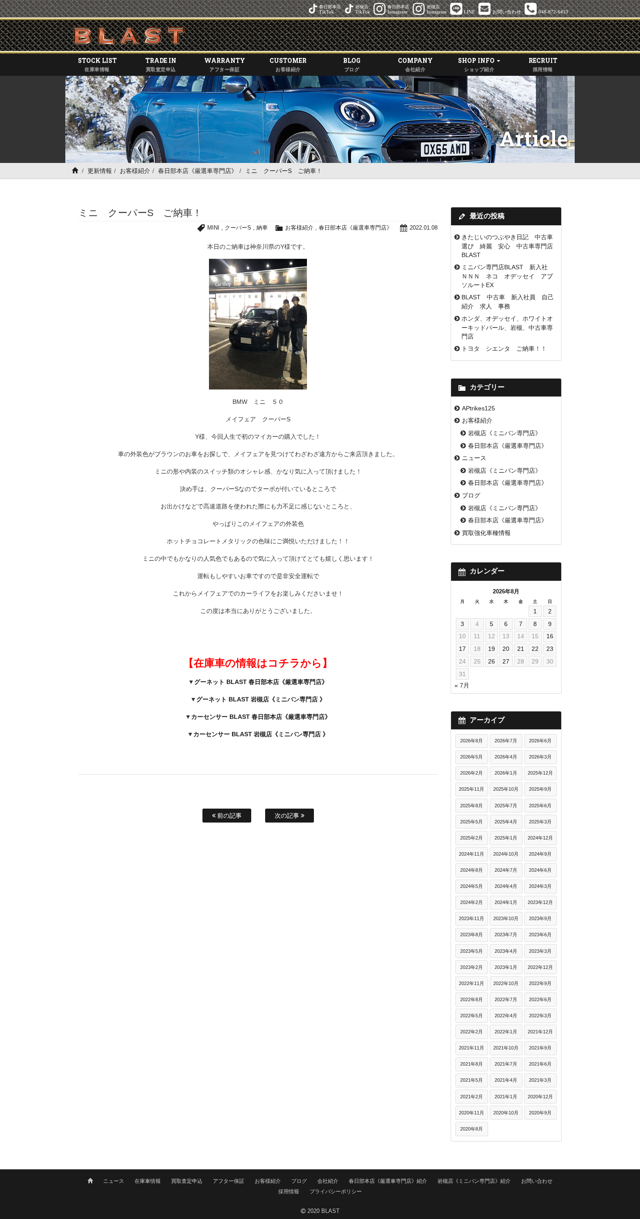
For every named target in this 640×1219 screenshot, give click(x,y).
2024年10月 (506, 854)
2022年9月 (540, 983)
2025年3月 (540, 821)
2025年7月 (506, 805)
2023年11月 (471, 918)
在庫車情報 (148, 1181)
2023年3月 (540, 951)
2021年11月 (471, 1047)
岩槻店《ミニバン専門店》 (504, 433)
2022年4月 (506, 1015)
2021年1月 (506, 1096)
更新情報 (100, 170)
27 (505, 661)
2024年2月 (471, 902)
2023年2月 (471, 967)
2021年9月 (540, 1047)
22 (535, 648)
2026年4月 (506, 756)
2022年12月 (540, 967)
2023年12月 (540, 902)
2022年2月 (471, 1031)
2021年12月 (540, 1031)
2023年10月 (506, 918)
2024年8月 (471, 870)
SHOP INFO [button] (477, 64)
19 (491, 648)
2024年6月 (540, 870)
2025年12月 (540, 772)
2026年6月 (540, 740)
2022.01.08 (424, 227)
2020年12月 (540, 1096)
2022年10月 (506, 983)
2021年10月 (506, 1047)
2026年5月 (471, 756)
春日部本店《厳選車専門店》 (197, 170)
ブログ (471, 495)
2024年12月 (540, 837)
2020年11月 (471, 1112)
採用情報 (288, 1192)
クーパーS (238, 227)
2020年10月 (506, 1112)
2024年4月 (506, 886)
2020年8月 (471, 1128)
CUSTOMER (288, 64)
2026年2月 (471, 772)
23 (549, 648)
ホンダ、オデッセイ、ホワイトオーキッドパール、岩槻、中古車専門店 (507, 327)
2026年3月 (540, 756)
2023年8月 (471, 934)
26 (491, 661)
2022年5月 (471, 1015)
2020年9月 (540, 1112)
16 (549, 636)
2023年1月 (506, 967)
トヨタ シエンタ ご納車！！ (504, 348)
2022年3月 (540, 1015)
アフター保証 (228, 1181)
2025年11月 (471, 789)
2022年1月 (506, 1031)
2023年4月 (506, 951)
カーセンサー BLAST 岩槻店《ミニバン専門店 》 (261, 734)
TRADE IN (160, 64)
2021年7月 (506, 1064)
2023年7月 (506, 934)
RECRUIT (543, 64)
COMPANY (415, 64)
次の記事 (288, 815)
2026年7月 (506, 740)
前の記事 (229, 815)
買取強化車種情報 (486, 532)
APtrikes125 (478, 408)
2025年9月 (540, 789)
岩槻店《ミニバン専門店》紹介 (474, 1181)
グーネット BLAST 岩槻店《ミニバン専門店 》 (261, 699)
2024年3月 (540, 886)
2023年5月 (471, 951)
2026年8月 (471, 740)
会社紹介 (327, 1181)
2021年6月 (540, 1064)
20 (505, 648)
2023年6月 (540, 934)
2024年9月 (540, 854)
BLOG (351, 64)
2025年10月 (506, 789)
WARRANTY (224, 64)
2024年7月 (506, 870)
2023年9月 (540, 918)
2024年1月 (506, 902)
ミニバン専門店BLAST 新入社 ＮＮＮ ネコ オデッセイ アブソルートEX (507, 276)
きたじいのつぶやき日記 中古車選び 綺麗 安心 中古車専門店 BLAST (510, 246)
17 (462, 648)
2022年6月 (540, 999)
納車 (262, 227)
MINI (213, 227)
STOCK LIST (97, 64)
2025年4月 (506, 821)
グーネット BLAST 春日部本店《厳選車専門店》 (261, 681)
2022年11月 (471, 983)
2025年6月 (540, 805)
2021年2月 (471, 1096)
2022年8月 (471, 999)
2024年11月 (471, 854)
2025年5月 (471, 821)
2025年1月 (506, 837)
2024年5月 (471, 886)
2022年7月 (506, 999)
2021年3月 (540, 1080)
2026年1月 (506, 772)
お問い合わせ (536, 1181)
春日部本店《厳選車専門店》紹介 (388, 1181)
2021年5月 (471, 1080)
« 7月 (462, 685)
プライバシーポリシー (336, 1192)
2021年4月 (506, 1080)
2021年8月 (471, 1064)
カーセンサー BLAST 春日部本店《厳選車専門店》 (261, 716)
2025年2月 (471, 837)
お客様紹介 (135, 170)
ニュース (474, 457)
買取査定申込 (186, 1181)
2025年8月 (471, 805)
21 (520, 648)
